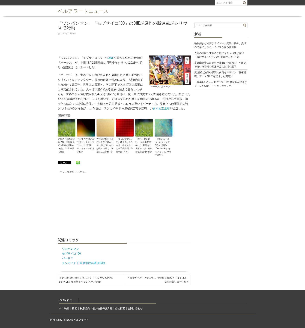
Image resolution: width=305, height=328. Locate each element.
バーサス (67, 258)
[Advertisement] (124, 43)
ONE (111, 58)
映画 (66, 308)
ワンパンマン (70, 249)
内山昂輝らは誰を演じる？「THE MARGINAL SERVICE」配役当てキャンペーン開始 (86, 279)
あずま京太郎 (161, 108)
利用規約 (85, 308)
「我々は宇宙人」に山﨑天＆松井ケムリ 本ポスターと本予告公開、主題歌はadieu (124, 145)
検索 (74, 308)
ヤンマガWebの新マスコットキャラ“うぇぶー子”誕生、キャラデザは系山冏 (85, 145)
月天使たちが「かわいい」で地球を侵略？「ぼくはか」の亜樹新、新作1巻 (158, 279)
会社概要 (120, 308)
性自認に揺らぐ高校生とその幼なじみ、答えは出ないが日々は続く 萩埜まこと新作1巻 (105, 145)
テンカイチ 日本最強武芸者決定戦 (83, 263)
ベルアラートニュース (83, 10)
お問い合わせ (135, 308)
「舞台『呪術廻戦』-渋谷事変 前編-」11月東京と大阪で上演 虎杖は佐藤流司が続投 (143, 145)
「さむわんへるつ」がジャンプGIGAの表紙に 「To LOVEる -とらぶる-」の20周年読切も (163, 146)
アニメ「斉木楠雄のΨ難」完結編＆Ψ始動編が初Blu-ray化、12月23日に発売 (66, 145)
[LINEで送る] (78, 162)
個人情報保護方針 (102, 308)
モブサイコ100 (71, 253)
